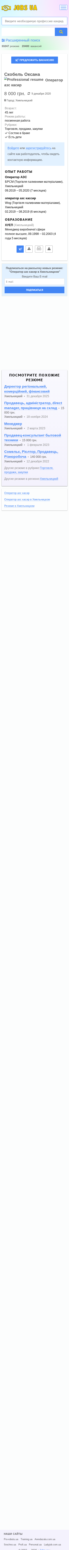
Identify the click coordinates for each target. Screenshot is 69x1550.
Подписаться (34, 290)
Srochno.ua (10, 1544)
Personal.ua (35, 1544)
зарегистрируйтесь (38, 148)
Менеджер (13, 424)
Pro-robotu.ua (11, 1539)
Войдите (13, 148)
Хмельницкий (23, 100)
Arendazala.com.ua (45, 1539)
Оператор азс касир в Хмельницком (34, 271)
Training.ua (26, 1539)
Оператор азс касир (16, 493)
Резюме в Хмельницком (19, 505)
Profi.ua (22, 1544)
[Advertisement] (34, 333)
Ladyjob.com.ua (52, 1544)
